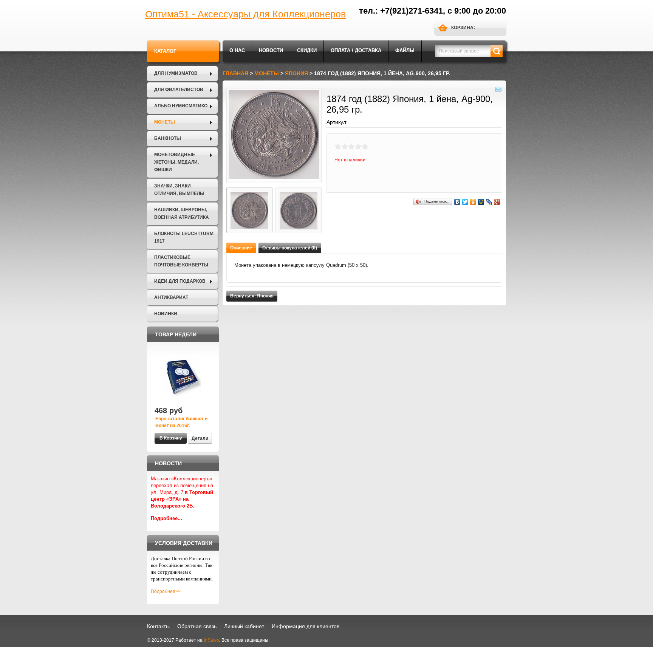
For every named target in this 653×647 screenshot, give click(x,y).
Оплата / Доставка (356, 50)
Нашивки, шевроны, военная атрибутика (181, 213)
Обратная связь (197, 626)
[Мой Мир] (481, 202)
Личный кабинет (244, 626)
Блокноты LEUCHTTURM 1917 (184, 237)
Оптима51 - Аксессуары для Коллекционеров (245, 14)
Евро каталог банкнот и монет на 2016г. (181, 422)
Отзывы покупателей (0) (289, 248)
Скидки (307, 50)
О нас (237, 50)
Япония (296, 73)
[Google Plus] (497, 202)
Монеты (164, 122)
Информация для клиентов (305, 626)
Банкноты (167, 138)
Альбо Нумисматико (180, 105)
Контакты (158, 626)
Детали (200, 438)
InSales (211, 640)
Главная (235, 73)
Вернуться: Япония (252, 296)
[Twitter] (465, 202)
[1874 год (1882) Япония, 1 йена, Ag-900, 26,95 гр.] (249, 210)
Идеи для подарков (180, 281)
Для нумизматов (176, 73)
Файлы (405, 50)
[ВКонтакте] (457, 202)
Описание (241, 248)
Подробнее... (166, 518)
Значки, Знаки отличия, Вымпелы (179, 189)
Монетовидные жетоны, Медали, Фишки (176, 162)
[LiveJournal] (489, 202)
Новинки (165, 313)
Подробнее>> (166, 591)
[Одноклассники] (473, 202)
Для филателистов (178, 89)
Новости (271, 50)
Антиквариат (171, 297)
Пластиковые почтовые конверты (181, 261)
